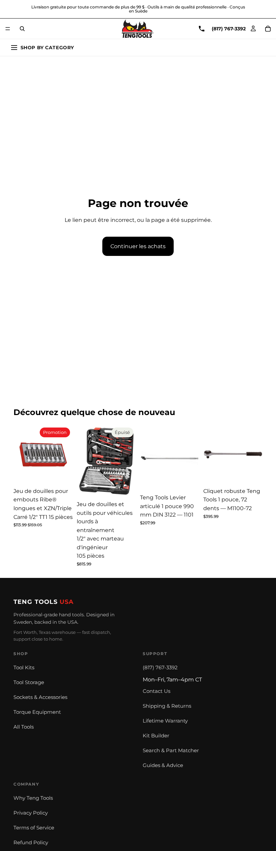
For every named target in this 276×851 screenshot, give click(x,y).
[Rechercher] (22, 28)
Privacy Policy (30, 813)
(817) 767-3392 (160, 668)
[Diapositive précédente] (20, 454)
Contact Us (156, 691)
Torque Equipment (37, 712)
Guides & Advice (163, 765)
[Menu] (7, 28)
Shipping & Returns (167, 706)
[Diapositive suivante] (65, 454)
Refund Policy (30, 843)
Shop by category (47, 48)
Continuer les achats (138, 246)
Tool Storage (28, 682)
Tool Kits (23, 668)
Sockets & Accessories (40, 697)
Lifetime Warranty (165, 721)
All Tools (23, 727)
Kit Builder (156, 736)
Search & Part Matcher (171, 750)
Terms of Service (33, 828)
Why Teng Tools (33, 798)
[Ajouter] (62, 474)
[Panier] (268, 28)
